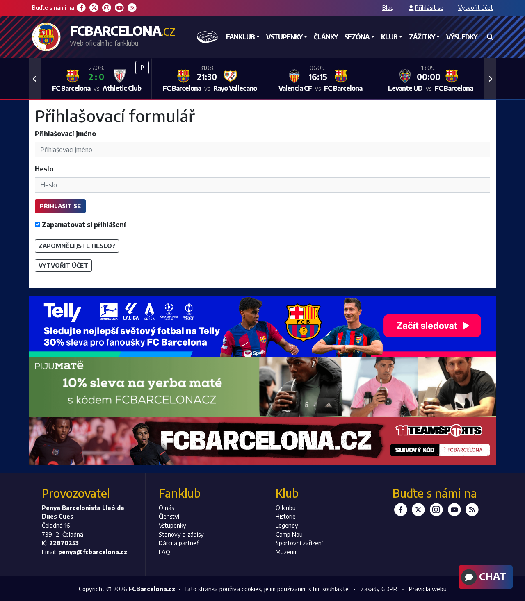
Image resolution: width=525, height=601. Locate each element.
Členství (169, 516)
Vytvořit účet (475, 7)
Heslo (44, 169)
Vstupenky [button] (284, 37)
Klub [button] (389, 37)
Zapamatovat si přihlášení (83, 225)
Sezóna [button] (357, 37)
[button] (35, 78)
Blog (388, 7)
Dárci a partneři (179, 542)
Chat (491, 576)
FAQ (164, 551)
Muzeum (287, 551)
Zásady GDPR (379, 588)
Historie (286, 516)
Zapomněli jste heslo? (77, 245)
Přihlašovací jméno (65, 134)
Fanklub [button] (240, 37)
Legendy (287, 525)
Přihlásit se (429, 7)
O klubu (286, 507)
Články (326, 37)
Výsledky (461, 37)
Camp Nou (289, 534)
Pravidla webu (428, 588)
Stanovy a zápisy (181, 534)
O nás (166, 507)
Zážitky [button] (422, 37)
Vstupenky (172, 525)
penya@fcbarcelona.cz (92, 551)
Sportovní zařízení (299, 542)
